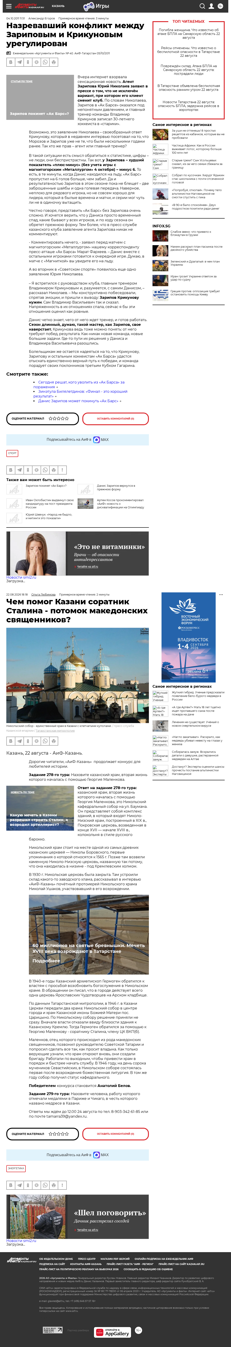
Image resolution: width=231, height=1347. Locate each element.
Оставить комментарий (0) (115, 418)
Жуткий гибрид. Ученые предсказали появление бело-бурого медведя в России (198, 696)
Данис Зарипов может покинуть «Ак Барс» (78, 401)
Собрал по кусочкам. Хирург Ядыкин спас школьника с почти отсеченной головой (198, 179)
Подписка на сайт (52, 1264)
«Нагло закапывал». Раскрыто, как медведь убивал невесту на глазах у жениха (197, 740)
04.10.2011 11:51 (15, 18)
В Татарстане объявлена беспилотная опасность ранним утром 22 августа (188, 88)
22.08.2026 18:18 (17, 594)
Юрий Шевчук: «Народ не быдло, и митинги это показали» (49, 516)
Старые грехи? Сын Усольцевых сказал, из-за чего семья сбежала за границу (197, 164)
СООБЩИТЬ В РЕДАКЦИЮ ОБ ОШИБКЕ (148, 1269)
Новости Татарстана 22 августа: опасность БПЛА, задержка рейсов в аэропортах (188, 106)
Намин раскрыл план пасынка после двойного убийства (196, 248)
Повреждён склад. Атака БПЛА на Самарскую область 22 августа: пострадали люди (189, 70)
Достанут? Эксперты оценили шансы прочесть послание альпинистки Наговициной (198, 770)
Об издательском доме (56, 1259)
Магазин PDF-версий (115, 1259)
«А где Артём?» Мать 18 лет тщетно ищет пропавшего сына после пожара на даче (196, 710)
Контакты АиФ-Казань (86, 1264)
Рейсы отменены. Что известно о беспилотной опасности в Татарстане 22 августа (188, 52)
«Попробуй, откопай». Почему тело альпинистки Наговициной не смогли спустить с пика (197, 193)
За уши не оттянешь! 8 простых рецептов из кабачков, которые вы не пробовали (198, 134)
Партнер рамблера (78, 1330)
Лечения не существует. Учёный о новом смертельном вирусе (195, 723)
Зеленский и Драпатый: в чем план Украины (195, 263)
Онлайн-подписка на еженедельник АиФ (164, 1259)
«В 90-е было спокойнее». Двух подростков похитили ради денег (195, 206)
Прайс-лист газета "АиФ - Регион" (130, 1264)
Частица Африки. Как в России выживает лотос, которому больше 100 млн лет (197, 149)
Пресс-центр (86, 1259)
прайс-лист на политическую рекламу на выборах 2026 (78, 1269)
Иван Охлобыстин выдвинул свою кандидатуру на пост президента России (50, 503)
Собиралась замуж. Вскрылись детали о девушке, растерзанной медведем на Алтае (195, 755)
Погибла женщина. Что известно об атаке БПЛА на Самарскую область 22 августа (188, 34)
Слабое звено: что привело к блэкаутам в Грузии (191, 233)
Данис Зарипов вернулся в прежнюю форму (116, 487)
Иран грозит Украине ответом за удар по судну (194, 278)
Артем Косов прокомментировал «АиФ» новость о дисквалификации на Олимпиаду (120, 503)
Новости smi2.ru (21, 577)
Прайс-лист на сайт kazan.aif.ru (181, 1264)
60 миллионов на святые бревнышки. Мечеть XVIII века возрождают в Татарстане (88, 948)
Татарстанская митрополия (55, 730)
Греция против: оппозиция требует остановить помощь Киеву (195, 293)
